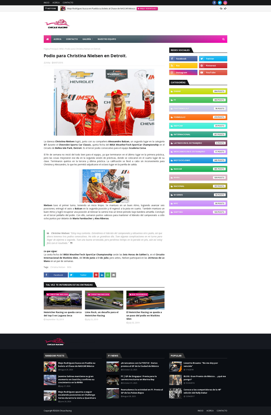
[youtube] (213, 72)
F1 (195, 99)
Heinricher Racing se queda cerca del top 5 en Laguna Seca (63, 314)
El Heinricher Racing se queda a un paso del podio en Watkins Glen (144, 315)
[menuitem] (47, 39)
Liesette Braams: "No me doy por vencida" (201, 364)
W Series (195, 194)
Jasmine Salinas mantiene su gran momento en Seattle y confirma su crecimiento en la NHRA (76, 379)
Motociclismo (195, 160)
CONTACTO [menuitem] (72, 39)
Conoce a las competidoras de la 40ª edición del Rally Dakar (202, 391)
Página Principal (51, 49)
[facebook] (214, 3)
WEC (195, 203)
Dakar (195, 91)
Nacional (195, 186)
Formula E (195, 117)
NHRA (195, 177)
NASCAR (195, 169)
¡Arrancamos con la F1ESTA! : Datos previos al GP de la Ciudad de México (140, 364)
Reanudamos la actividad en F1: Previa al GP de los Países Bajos (142, 391)
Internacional (195, 134)
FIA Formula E (195, 108)
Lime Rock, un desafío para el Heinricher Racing (101, 314)
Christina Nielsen (57, 267)
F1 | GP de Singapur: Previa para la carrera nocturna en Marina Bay (139, 378)
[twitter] (220, 3)
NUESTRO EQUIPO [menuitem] (107, 39)
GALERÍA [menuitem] (86, 39)
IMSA (61, 49)
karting (195, 212)
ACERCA (56, 2)
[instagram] (225, 3)
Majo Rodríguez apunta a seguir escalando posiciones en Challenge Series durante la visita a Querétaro (77, 394)
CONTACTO (68, 2)
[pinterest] (213, 65)
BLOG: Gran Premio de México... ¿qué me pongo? (205, 378)
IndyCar (195, 125)
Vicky (48, 62)
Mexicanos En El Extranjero (195, 151)
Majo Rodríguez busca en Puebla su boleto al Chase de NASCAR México (101, 8)
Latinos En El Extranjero (195, 143)
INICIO (46, 2)
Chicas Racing (65, 410)
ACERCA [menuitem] (57, 39)
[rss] (183, 65)
